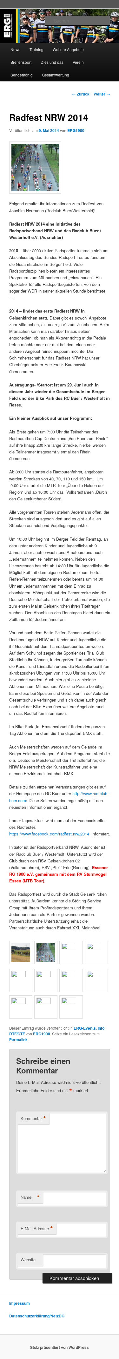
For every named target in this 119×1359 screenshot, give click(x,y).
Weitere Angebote (68, 49)
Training (36, 49)
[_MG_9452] (45, 1002)
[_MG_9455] (96, 948)
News (15, 49)
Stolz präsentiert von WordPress (59, 1347)
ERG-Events (85, 1028)
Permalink (18, 1039)
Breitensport (20, 62)
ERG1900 (75, 130)
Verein (78, 62)
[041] (45, 976)
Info (101, 1028)
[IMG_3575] (20, 976)
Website (28, 1260)
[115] (71, 948)
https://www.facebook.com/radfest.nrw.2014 (49, 834)
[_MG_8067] (20, 962)
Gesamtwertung (55, 74)
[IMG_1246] (71, 1002)
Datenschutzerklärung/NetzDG (36, 1316)
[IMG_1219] (20, 1002)
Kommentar (33, 1118)
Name (30, 1197)
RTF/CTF (17, 1034)
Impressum (19, 1303)
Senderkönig (21, 74)
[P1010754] (59, 168)
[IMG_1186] (96, 976)
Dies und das (52, 62)
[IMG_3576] (71, 976)
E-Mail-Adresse (37, 1229)
